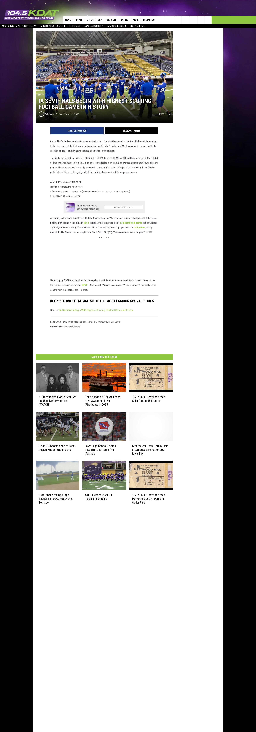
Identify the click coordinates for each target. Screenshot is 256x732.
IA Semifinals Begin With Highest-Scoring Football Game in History (96, 310)
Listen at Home (137, 26)
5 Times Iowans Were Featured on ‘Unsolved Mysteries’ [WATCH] (57, 400)
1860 (86, 222)
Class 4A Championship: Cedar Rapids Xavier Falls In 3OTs (57, 448)
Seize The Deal (73, 26)
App (100, 20)
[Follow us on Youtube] (208, 20)
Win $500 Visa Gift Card (51, 26)
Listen (90, 20)
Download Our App (94, 26)
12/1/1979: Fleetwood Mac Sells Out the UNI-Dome (148, 399)
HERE (85, 285)
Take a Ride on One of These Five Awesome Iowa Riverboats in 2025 (102, 400)
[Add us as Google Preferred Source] (185, 20)
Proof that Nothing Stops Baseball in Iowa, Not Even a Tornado (56, 498)
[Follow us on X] (200, 20)
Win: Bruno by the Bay (26, 26)
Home (68, 20)
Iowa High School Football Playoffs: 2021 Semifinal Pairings (101, 449)
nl (109, 322)
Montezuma (101, 322)
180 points (139, 227)
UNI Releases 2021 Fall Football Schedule (99, 496)
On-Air (79, 20)
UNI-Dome (115, 322)
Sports (77, 326)
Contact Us (149, 20)
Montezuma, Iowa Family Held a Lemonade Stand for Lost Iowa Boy (150, 449)
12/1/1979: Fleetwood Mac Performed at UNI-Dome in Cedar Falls (148, 498)
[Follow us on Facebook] (193, 20)
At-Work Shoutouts (116, 26)
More (135, 20)
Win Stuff (111, 20)
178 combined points (131, 222)
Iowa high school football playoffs (79, 322)
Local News (67, 326)
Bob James (49, 114)
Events (124, 20)
